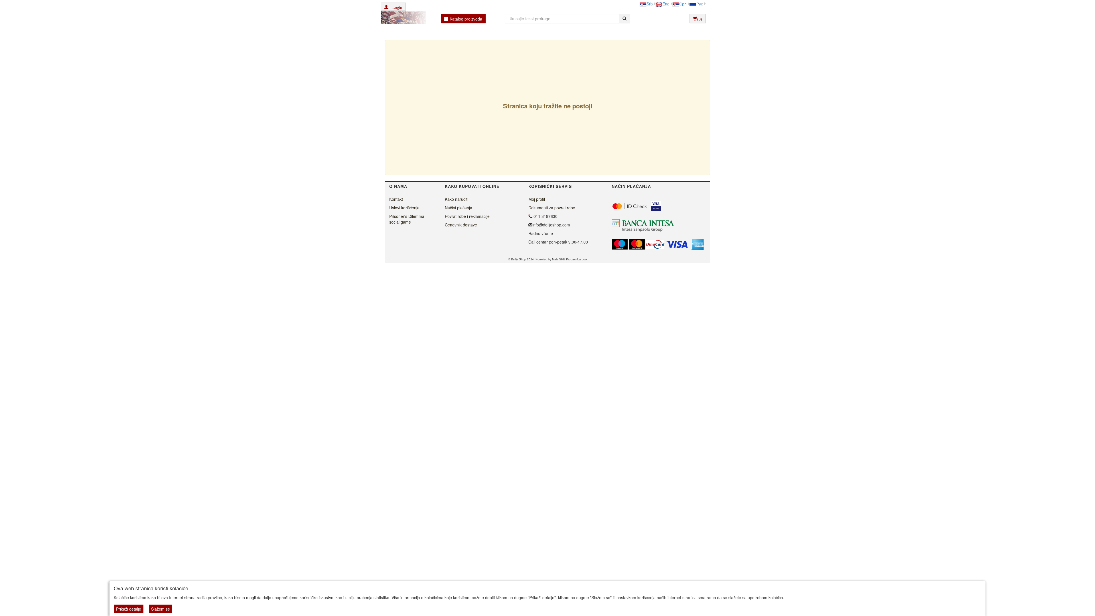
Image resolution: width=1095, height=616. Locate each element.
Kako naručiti (456, 199)
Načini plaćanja (458, 207)
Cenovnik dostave (461, 225)
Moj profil (536, 199)
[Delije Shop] (402, 18)
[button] (393, 7)
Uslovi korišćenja (404, 207)
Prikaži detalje (128, 609)
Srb (649, 4)
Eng (666, 4)
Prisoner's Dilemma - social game (408, 219)
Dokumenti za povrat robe (551, 207)
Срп (683, 4)
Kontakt (396, 199)
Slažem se (160, 609)
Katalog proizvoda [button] (466, 19)
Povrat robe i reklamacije (467, 216)
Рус (699, 4)
